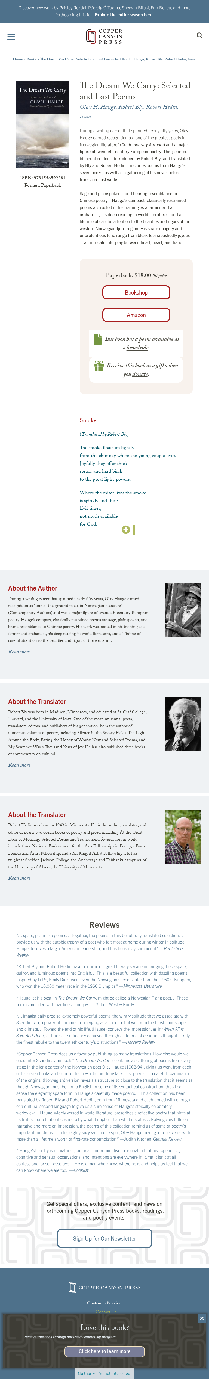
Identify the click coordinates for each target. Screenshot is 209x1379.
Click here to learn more (105, 1351)
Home (18, 60)
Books (31, 60)
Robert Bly (130, 108)
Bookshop (136, 292)
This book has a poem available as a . (141, 344)
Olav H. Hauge (98, 108)
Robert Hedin (161, 108)
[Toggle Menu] (11, 36)
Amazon (136, 314)
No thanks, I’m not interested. (104, 1373)
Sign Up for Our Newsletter (104, 1238)
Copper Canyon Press (104, 36)
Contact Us (106, 1312)
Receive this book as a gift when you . (142, 370)
